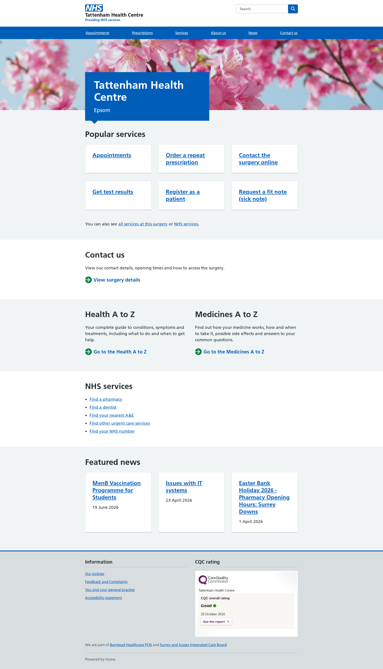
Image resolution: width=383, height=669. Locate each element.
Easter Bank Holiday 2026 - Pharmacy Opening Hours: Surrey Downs (264, 497)
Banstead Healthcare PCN (131, 645)
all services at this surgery (143, 224)
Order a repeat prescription (185, 159)
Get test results (112, 191)
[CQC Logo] (213, 580)
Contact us (288, 33)
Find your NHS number (112, 431)
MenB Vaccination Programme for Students (116, 490)
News (252, 33)
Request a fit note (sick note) (263, 195)
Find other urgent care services (120, 423)
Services (181, 33)
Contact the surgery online (258, 159)
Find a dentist (103, 407)
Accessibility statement (103, 598)
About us (218, 33)
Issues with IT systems (184, 487)
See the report (214, 622)
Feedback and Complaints (106, 582)
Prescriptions (142, 33)
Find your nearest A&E (112, 415)
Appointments (97, 33)
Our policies (94, 574)
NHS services (186, 224)
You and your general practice (110, 590)
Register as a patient (183, 195)
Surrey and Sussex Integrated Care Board (193, 645)
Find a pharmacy (106, 399)
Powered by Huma (100, 659)
